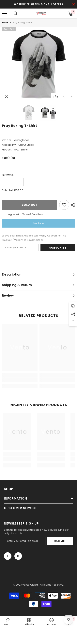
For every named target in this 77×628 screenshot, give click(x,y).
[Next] (71, 96)
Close (73, 4)
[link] (20, 379)
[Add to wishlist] (64, 205)
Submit (60, 541)
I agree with (14, 214)
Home (5, 22)
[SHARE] (72, 205)
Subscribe (57, 248)
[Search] (15, 13)
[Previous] (63, 96)
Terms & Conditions (32, 214)
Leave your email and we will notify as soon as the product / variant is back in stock (34, 238)
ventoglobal (21, 140)
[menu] (4, 13)
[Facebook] (7, 556)
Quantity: (8, 174)
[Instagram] (18, 556)
